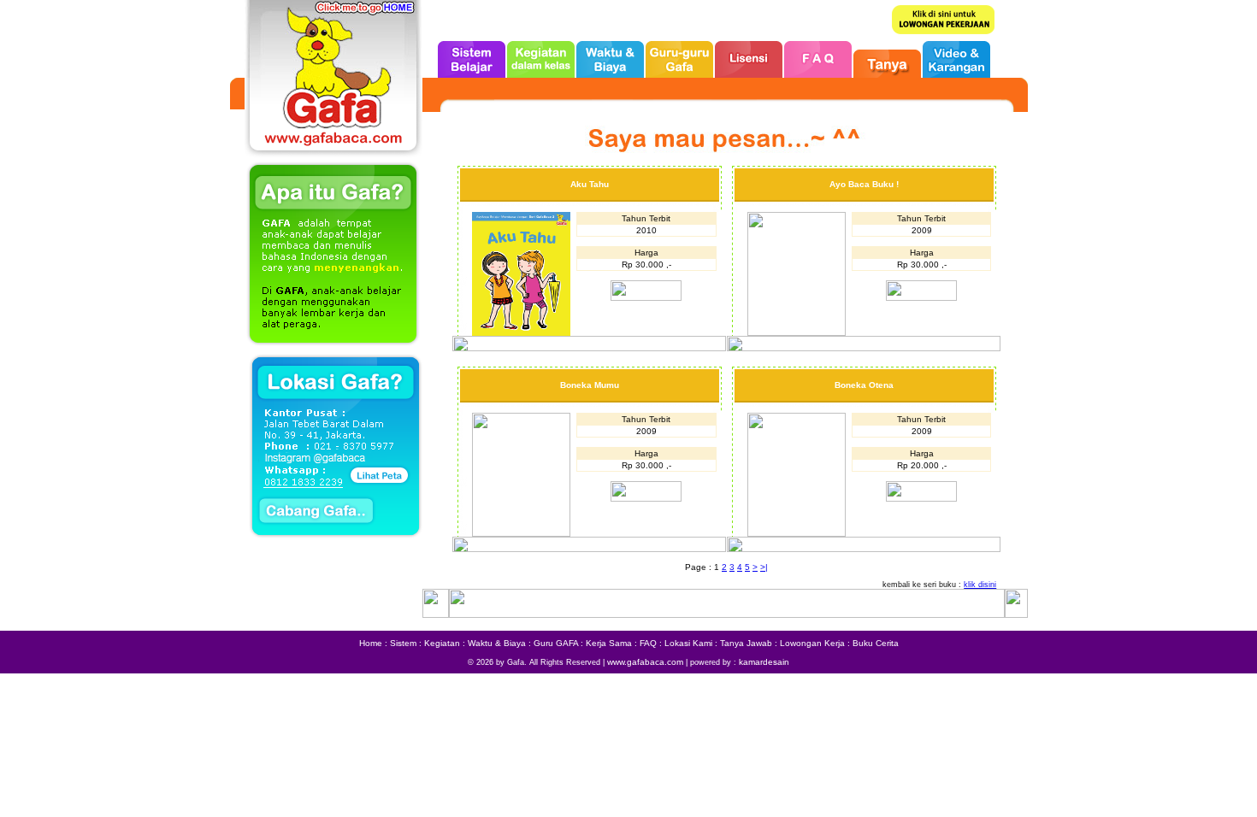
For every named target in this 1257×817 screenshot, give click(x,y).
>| (764, 567)
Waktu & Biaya (497, 643)
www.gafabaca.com (645, 662)
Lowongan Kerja (812, 643)
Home (370, 643)
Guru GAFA (556, 643)
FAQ (648, 643)
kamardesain (764, 662)
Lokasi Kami (688, 643)
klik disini (980, 584)
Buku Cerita (876, 643)
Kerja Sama (609, 643)
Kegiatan (442, 643)
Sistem (403, 643)
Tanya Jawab (746, 643)
